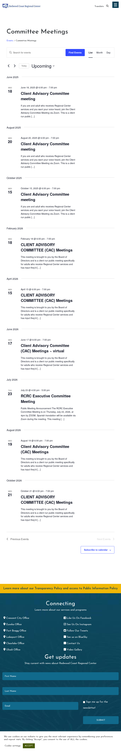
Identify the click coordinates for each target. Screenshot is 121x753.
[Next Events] (15, 66)
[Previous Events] (8, 66)
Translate (99, 6)
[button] (107, 6)
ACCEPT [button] (29, 746)
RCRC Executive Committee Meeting (46, 398)
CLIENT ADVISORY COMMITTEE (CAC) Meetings (46, 247)
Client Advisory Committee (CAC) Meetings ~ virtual (45, 348)
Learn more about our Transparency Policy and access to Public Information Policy (60, 588)
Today (24, 65)
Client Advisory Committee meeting (45, 96)
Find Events (75, 52)
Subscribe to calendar (96, 549)
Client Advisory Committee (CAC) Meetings (45, 449)
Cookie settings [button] (12, 746)
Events (10, 41)
